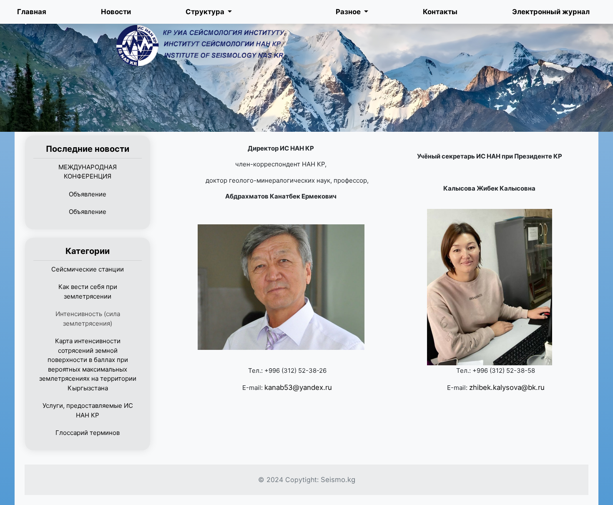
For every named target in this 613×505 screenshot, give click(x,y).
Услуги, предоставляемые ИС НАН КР (88, 410)
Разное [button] (349, 12)
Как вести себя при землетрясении (87, 291)
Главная (31, 12)
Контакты (440, 12)
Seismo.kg (338, 479)
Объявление (87, 194)
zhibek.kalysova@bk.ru (507, 387)
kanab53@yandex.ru (298, 387)
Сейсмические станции (87, 269)
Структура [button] (206, 12)
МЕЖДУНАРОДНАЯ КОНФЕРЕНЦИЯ (87, 172)
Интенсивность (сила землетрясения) (87, 318)
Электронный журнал (551, 12)
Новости (116, 12)
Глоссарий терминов (87, 433)
